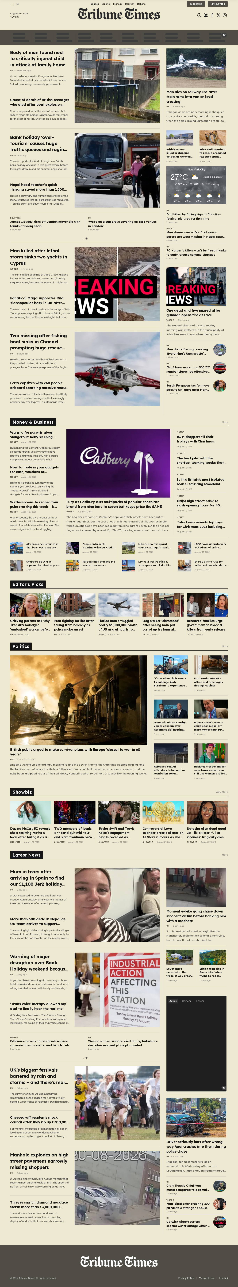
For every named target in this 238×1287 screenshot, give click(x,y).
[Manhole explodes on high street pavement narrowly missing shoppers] (117, 1188)
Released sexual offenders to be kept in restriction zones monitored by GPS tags (169, 770)
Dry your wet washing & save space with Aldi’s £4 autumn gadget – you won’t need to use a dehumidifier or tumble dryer (153, 563)
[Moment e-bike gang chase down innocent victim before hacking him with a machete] (196, 887)
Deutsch (129, 3)
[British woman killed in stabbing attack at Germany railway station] (179, 138)
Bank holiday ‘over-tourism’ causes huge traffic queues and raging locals (38, 143)
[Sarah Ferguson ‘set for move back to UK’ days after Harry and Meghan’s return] (219, 386)
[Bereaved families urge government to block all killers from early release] (207, 605)
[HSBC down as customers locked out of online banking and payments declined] (184, 548)
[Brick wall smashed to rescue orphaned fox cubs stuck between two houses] (212, 138)
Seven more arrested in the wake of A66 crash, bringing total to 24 (179, 972)
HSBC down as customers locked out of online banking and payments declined (210, 546)
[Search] (17, 4)
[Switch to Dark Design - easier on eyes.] (199, 15)
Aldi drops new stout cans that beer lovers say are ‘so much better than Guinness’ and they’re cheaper (42, 546)
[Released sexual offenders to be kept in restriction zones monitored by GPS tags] (171, 752)
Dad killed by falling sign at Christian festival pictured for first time (193, 216)
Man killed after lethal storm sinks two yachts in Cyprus (38, 257)
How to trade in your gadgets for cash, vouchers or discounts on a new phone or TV (34, 469)
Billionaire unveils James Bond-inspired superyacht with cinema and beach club (39, 1043)
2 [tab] (86, 238)
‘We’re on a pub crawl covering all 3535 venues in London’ (122, 224)
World (14, 269)
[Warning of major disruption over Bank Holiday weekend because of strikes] (117, 990)
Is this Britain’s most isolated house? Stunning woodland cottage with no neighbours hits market (200, 481)
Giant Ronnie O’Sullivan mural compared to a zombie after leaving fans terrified (187, 1188)
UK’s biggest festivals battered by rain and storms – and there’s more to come (39, 1076)
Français (117, 3)
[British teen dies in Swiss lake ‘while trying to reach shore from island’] (212, 957)
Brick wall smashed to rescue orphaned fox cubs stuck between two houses (212, 153)
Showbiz (15, 842)
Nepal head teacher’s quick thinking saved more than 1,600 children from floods (37, 187)
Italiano (141, 3)
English (95, 3)
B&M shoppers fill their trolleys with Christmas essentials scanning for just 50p (199, 439)
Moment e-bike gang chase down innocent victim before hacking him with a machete (196, 916)
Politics (15, 218)
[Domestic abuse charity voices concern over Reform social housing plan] (171, 709)
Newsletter (218, 4)
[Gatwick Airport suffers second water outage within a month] (219, 1222)
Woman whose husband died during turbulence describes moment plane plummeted (123, 1043)
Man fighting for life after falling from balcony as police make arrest (74, 625)
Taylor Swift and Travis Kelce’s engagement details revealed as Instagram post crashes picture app (117, 833)
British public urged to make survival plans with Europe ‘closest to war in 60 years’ (75, 751)
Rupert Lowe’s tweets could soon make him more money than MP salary (208, 726)
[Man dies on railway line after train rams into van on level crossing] (196, 68)
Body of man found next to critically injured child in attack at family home (37, 58)
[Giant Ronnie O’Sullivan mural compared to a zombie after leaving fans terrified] (219, 1186)
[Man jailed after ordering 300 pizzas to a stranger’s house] (219, 1204)
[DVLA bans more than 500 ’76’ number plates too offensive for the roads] (219, 368)
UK (11, 70)
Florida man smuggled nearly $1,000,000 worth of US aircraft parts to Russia (117, 625)
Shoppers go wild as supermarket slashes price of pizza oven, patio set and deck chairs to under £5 (42, 563)
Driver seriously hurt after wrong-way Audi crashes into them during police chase (196, 1146)
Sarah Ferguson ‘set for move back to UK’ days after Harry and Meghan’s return (188, 388)
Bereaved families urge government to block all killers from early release (206, 625)
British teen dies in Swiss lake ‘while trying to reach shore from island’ (211, 972)
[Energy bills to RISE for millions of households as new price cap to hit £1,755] (184, 565)
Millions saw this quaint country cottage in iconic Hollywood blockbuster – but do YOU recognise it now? (153, 546)
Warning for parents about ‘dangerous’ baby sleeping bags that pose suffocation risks (32, 434)
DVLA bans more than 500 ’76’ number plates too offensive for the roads (188, 369)
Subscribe (196, 4)
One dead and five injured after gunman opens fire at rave (193, 312)
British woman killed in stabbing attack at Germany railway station (179, 153)
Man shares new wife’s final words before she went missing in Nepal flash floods (194, 234)
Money (14, 442)
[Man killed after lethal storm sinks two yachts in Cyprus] (117, 284)
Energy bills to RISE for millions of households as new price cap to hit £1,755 (210, 563)
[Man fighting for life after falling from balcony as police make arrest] (74, 605)
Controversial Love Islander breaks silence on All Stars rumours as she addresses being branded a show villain (163, 833)
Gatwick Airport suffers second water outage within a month (187, 1224)
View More (222, 791)
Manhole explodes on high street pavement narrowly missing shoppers (39, 1161)
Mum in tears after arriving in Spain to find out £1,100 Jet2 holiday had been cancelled (37, 878)
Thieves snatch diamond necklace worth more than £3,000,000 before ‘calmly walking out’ (39, 1204)
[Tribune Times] (119, 15)
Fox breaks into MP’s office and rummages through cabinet (208, 682)
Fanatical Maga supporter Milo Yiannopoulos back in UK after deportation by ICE (36, 300)
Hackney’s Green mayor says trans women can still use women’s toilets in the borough (210, 770)
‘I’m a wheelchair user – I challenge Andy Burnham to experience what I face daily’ (170, 682)
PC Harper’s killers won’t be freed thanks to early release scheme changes (196, 252)
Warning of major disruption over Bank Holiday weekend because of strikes (39, 963)
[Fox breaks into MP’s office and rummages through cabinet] (211, 664)
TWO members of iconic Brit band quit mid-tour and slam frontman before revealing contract (74, 833)
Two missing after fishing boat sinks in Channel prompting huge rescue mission (38, 342)
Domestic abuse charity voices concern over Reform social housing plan (170, 726)
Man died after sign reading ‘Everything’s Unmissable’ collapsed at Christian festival (187, 351)
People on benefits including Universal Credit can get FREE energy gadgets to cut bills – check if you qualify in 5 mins (98, 546)
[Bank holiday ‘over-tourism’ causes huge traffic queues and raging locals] (117, 170)
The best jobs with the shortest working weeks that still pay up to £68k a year (200, 460)
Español (106, 3)
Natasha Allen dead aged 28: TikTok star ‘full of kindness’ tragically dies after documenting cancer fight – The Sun (207, 833)
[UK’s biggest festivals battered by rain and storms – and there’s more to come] (117, 1103)
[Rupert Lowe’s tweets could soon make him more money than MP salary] (211, 709)
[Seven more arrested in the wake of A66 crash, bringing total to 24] (179, 957)
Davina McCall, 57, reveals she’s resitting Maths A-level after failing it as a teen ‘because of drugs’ (30, 833)
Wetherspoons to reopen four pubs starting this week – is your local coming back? (34, 504)
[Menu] (11, 4)
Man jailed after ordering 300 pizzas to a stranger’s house (188, 1206)
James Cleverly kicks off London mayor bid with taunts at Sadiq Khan (45, 224)
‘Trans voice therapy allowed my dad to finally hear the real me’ (38, 1006)
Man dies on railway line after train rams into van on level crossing (191, 97)
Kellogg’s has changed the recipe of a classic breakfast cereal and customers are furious (98, 563)
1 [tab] (83, 238)
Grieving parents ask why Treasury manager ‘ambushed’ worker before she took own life (30, 625)
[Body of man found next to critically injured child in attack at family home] (117, 85)
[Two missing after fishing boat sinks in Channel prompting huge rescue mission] (117, 369)
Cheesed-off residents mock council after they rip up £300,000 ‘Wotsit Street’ (39, 1119)
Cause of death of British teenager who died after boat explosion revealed (39, 102)
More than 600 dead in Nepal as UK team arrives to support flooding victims (37, 921)
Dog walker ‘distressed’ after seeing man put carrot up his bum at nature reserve (161, 625)
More (225, 422)
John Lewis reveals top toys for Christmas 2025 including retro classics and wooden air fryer (201, 524)
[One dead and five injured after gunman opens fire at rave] (196, 286)
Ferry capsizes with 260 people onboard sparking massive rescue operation (39, 385)
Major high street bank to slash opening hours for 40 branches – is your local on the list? (201, 503)
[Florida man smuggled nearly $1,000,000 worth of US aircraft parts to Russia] (119, 605)
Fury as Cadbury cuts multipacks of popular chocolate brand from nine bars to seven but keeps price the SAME (114, 504)
